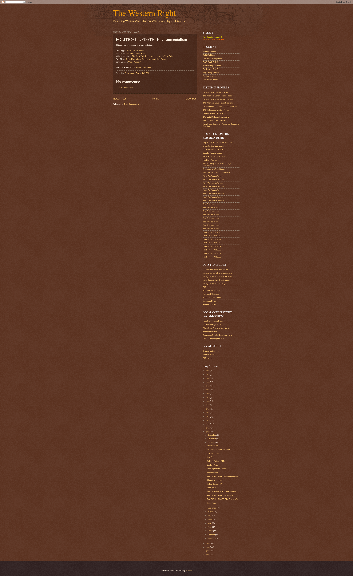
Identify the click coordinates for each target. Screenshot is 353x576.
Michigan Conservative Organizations (217, 276)
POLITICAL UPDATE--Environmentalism (223, 476)
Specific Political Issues (212, 153)
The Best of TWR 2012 (212, 236)
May (210, 523)
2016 (208, 409)
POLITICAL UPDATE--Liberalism (220, 495)
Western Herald (209, 355)
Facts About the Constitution (214, 156)
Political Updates (209, 52)
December (212, 435)
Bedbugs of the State (136, 53)
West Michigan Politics (212, 66)
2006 (208, 555)
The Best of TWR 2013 (212, 232)
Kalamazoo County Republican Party (217, 335)
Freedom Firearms (210, 332)
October (211, 443)
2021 (208, 390)
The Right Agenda (210, 160)
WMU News (207, 358)
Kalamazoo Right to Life (212, 324)
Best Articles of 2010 (211, 211)
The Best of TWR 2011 (212, 239)
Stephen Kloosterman (211, 76)
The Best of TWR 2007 (212, 253)
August (211, 512)
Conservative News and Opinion (215, 269)
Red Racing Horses (210, 80)
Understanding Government (213, 149)
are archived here (143, 67)
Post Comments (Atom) (133, 104)
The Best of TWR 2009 (212, 246)
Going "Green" (134, 62)
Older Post (191, 98)
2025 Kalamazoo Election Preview (216, 110)
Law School (211, 457)
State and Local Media (212, 298)
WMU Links (207, 287)
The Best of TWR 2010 (212, 243)
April (210, 527)
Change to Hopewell (215, 480)
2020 (208, 394)
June (210, 519)
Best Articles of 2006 (211, 225)
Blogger (189, 571)
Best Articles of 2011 (211, 208)
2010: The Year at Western (213, 187)
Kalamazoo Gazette (211, 351)
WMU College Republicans (213, 338)
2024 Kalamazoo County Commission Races (220, 106)
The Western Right (144, 12)
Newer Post (119, 98)
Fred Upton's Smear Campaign (215, 120)
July (210, 516)
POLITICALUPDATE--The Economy (221, 492)
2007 (208, 551)
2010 (208, 432)
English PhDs (212, 465)
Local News (211, 488)
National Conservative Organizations (217, 273)
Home (155, 98)
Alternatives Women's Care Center (216, 328)
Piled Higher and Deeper (216, 469)
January (211, 538)
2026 (208, 371)
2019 (208, 397)
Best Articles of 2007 (211, 222)
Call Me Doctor (213, 453)
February (211, 535)
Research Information (211, 291)
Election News (213, 446)
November (212, 439)
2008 (208, 547)
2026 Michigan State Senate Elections (218, 99)
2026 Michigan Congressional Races (217, 96)
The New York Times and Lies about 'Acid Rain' (152, 56)
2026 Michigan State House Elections (218, 103)
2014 (208, 417)
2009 (208, 543)
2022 (208, 386)
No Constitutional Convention (218, 450)
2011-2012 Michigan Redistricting (216, 117)
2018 (208, 401)
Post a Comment (126, 87)
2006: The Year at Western (213, 201)
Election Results (209, 305)
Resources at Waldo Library (214, 169)
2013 (208, 420)
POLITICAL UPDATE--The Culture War (222, 499)
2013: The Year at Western (213, 176)
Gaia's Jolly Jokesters (134, 51)
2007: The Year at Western (213, 197)
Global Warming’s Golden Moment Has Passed (146, 59)
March (210, 531)
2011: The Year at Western (213, 183)
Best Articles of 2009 (211, 215)
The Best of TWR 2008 (212, 250)
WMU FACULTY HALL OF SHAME (217, 173)
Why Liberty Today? (211, 73)
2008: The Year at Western (213, 194)
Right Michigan (209, 55)
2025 (208, 375)
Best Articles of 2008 (211, 218)
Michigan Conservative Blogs (214, 283)
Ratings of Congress (211, 294)
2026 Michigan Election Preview (215, 92)
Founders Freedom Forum (213, 321)
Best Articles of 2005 (211, 229)
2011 (208, 428)
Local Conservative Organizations (216, 280)
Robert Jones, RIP (214, 484)
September (212, 508)
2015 (208, 413)
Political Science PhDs (216, 461)
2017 (208, 405)
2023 (208, 382)
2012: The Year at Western (213, 180)
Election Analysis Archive (213, 113)
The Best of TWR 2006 (212, 257)
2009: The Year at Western (213, 190)
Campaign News (209, 301)
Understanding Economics (213, 146)
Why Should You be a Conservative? (217, 142)
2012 (208, 424)
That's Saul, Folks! (210, 62)
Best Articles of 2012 (211, 204)
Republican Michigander (212, 59)
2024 (208, 378)
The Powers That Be (211, 69)
